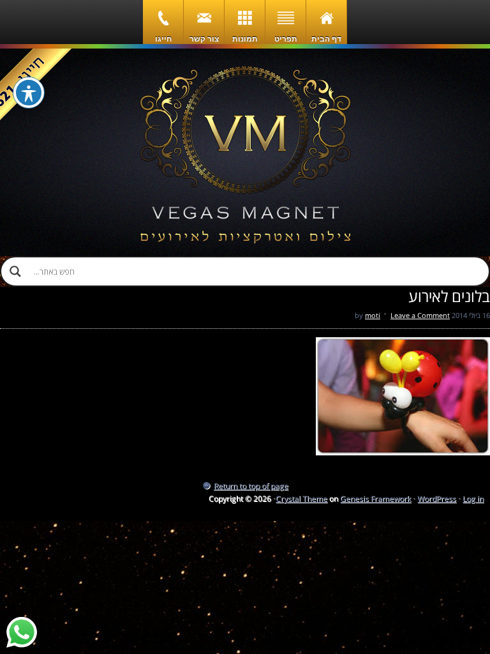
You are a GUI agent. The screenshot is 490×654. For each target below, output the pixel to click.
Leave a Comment (420, 315)
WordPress (436, 498)
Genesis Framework (375, 498)
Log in (473, 498)
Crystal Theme (301, 498)
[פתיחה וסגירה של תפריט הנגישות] (28, 92)
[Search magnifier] (15, 271)
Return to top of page (251, 485)
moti (372, 315)
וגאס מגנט (245, 152)
